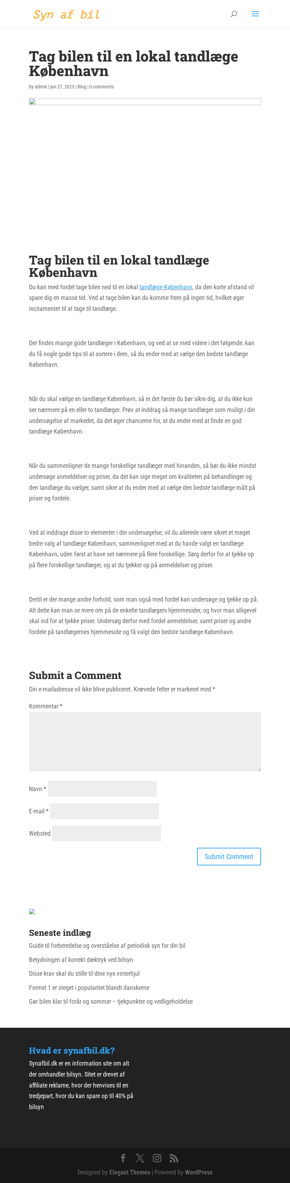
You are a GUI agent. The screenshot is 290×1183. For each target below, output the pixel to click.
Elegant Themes (129, 1172)
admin (41, 86)
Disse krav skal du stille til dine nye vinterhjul (84, 973)
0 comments (101, 86)
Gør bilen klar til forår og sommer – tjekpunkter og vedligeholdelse (111, 1001)
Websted (40, 833)
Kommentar (46, 706)
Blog (81, 86)
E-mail (39, 811)
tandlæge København (165, 287)
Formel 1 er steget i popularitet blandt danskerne (89, 987)
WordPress (199, 1172)
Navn (37, 789)
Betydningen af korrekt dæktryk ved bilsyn (81, 959)
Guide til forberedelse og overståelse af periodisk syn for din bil (107, 945)
